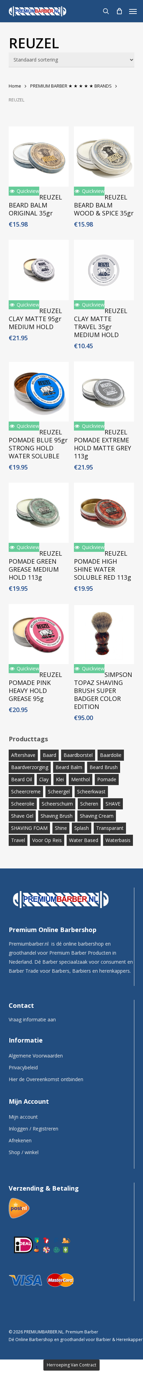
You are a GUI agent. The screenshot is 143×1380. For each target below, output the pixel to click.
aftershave (23, 755)
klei (60, 779)
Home (15, 86)
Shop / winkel (24, 1152)
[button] (133, 11)
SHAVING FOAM (29, 828)
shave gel (22, 816)
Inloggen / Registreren (33, 1128)
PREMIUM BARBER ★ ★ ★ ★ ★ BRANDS (71, 86)
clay (44, 779)
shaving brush (57, 816)
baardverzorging (29, 767)
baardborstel (78, 755)
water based (83, 840)
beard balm (69, 767)
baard (49, 755)
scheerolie (22, 803)
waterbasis (118, 840)
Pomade (106, 779)
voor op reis (47, 840)
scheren (89, 803)
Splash (81, 828)
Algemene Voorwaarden (36, 1055)
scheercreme (26, 791)
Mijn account (23, 1116)
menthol (80, 779)
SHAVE (113, 803)
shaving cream (96, 816)
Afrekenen (20, 1140)
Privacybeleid (23, 1067)
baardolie (110, 755)
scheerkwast (91, 791)
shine (61, 828)
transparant (110, 828)
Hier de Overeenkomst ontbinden (46, 1079)
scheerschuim (57, 803)
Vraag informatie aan (32, 1019)
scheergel (59, 791)
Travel (18, 840)
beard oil (21, 779)
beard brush (104, 767)
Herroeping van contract (71, 1365)
